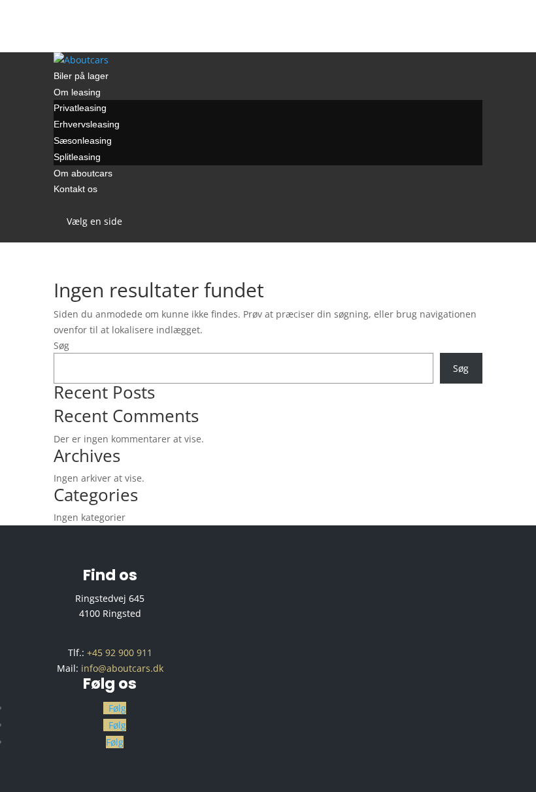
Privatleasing (80, 108)
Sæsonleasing (83, 140)
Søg (61, 345)
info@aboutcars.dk (122, 668)
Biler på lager (81, 76)
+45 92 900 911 (119, 652)
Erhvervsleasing (87, 124)
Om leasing (77, 92)
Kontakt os (75, 189)
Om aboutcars (83, 173)
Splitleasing (77, 157)
